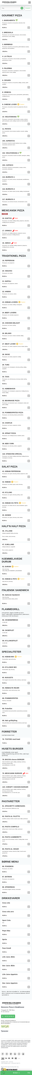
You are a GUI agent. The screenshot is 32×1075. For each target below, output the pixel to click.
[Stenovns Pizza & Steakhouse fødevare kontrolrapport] (5, 1027)
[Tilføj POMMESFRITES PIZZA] (29, 418)
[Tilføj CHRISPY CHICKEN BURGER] (29, 796)
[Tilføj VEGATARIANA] (29, 124)
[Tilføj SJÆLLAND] (29, 553)
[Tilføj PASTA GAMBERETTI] (29, 844)
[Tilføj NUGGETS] (29, 683)
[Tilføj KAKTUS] (29, 225)
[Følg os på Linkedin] (15, 1054)
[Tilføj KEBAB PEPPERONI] (29, 477)
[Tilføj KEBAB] (29, 487)
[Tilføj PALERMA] (29, 75)
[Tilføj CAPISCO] (29, 172)
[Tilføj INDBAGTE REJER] (29, 693)
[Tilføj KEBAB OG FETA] (29, 510)
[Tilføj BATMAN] (29, 882)
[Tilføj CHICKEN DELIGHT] (29, 328)
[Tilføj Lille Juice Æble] (29, 961)
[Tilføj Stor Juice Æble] (29, 969)
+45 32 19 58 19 (9, 1016)
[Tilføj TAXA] (29, 384)
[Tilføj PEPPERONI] (29, 266)
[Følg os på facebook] (2, 1054)
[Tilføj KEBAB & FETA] (29, 584)
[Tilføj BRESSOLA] (29, 39)
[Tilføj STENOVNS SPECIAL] (29, 461)
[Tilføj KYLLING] (29, 498)
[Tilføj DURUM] (29, 574)
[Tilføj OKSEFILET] (29, 636)
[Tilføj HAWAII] (29, 297)
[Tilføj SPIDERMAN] (29, 892)
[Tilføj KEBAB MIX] (29, 662)
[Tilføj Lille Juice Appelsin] (29, 978)
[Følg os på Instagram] (6, 1054)
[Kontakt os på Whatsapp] (19, 1054)
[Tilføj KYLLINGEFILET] (29, 646)
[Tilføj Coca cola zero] (29, 915)
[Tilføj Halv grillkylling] (29, 726)
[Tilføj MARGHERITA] (29, 28)
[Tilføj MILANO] (29, 339)
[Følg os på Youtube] (23, 1054)
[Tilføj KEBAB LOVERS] (29, 308)
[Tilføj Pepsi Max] (29, 934)
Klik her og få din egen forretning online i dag (9, 1066)
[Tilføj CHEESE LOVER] (29, 112)
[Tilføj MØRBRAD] (29, 51)
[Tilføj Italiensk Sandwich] (29, 603)
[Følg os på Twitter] (10, 1054)
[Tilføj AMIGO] (29, 250)
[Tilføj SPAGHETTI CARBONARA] (29, 811)
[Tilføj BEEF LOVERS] (29, 318)
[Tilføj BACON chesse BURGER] (29, 768)
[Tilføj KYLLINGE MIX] (29, 673)
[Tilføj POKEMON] (29, 872)
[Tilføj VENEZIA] (29, 99)
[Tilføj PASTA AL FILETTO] (29, 822)
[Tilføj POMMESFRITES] (29, 704)
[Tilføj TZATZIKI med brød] (29, 743)
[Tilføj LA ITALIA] (29, 63)
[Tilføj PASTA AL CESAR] (29, 856)
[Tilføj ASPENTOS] (29, 148)
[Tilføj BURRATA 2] (29, 194)
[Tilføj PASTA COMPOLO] (29, 832)
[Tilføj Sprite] (29, 943)
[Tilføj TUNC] (29, 372)
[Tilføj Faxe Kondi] (29, 952)
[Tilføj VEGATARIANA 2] (29, 160)
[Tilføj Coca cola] (29, 907)
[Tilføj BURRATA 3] (29, 205)
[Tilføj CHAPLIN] (29, 428)
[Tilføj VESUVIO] (29, 276)
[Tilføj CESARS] (29, 87)
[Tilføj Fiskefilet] (29, 716)
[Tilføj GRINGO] (29, 238)
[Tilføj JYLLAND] (29, 540)
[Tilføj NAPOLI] (29, 287)
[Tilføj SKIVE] (29, 360)
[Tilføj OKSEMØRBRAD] (29, 625)
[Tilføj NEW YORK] (29, 449)
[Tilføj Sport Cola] (29, 926)
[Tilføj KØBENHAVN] (29, 396)
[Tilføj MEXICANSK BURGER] (29, 782)
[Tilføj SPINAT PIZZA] (29, 439)
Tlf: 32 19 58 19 (5, 1011)
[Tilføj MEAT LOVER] (29, 349)
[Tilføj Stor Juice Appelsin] (29, 987)
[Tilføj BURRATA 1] (29, 184)
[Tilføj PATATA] (29, 136)
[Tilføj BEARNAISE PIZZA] (29, 408)
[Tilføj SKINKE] (29, 520)
